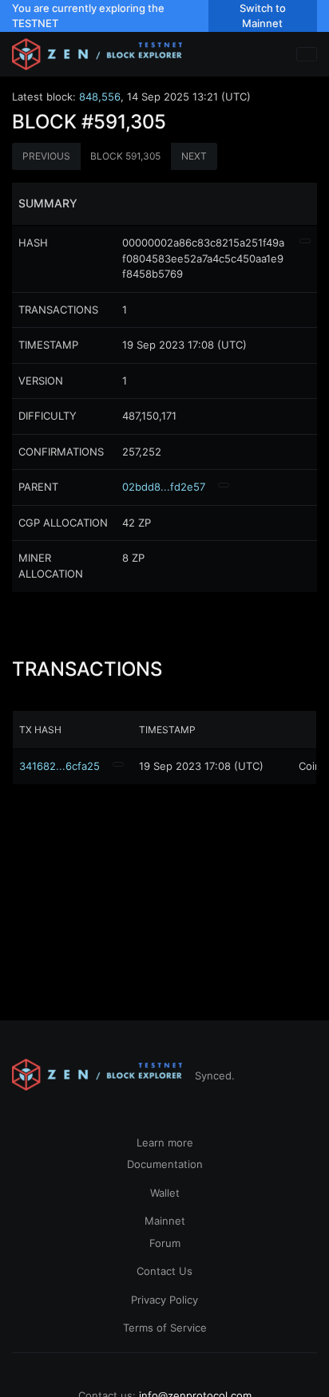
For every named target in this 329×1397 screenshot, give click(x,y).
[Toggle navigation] (306, 54)
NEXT (194, 156)
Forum (164, 1243)
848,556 (100, 96)
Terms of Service (165, 1327)
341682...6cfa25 (59, 766)
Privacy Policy (164, 1299)
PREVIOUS (46, 156)
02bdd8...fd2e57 (163, 486)
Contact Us (164, 1271)
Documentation (165, 1164)
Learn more (165, 1142)
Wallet (165, 1192)
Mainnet (165, 1220)
